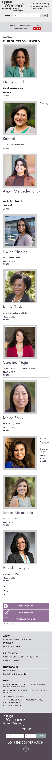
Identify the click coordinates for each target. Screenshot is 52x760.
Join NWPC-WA (26, 606)
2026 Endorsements (20, 28)
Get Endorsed (9, 670)
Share (6, 95)
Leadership (8, 643)
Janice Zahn (13, 418)
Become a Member (11, 646)
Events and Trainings (25, 619)
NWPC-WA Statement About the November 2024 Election (25, 691)
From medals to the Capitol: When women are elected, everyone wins (25, 685)
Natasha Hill (13, 82)
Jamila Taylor (14, 307)
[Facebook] (26, 749)
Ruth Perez (44, 441)
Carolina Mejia (15, 362)
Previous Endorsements (14, 674)
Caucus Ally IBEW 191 (12, 705)
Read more (9, 261)
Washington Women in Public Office (20, 657)
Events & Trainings (12, 660)
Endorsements (26, 612)
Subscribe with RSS (9, 624)
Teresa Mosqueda (18, 512)
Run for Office (26, 26)
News (39, 26)
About (12, 26)
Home (5, 37)
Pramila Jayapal (16, 568)
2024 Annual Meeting (13, 696)
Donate (37, 28)
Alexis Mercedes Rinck (21, 191)
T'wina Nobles (15, 251)
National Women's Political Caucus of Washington (26, 6)
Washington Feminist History (17, 639)
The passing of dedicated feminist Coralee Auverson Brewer (23, 701)
